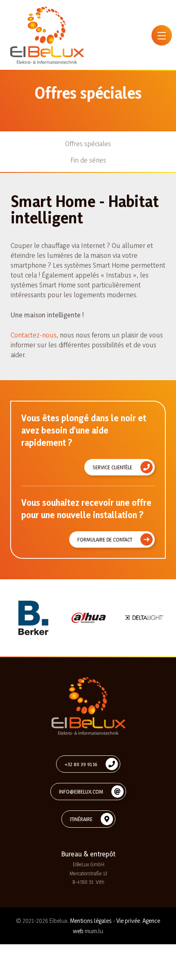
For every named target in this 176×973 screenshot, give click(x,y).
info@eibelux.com (81, 791)
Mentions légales (91, 921)
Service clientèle (112, 467)
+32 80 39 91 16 (81, 764)
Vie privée (128, 921)
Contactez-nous (33, 334)
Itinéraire (81, 819)
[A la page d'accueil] (47, 35)
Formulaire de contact (104, 539)
